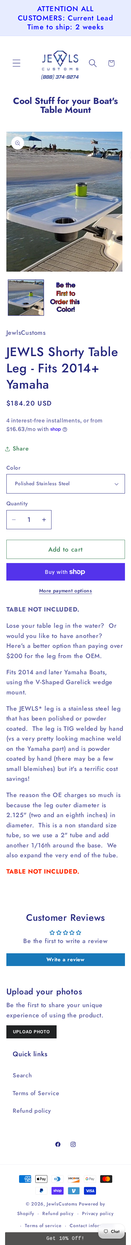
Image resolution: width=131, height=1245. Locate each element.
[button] (16, 63)
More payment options (65, 590)
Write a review (65, 959)
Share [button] (21, 448)
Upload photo (31, 1031)
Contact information (92, 1225)
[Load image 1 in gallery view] (26, 297)
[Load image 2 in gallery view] (65, 297)
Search (22, 1075)
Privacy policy (98, 1213)
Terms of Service (36, 1093)
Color (13, 468)
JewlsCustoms (62, 1204)
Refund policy (32, 1111)
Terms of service (43, 1225)
